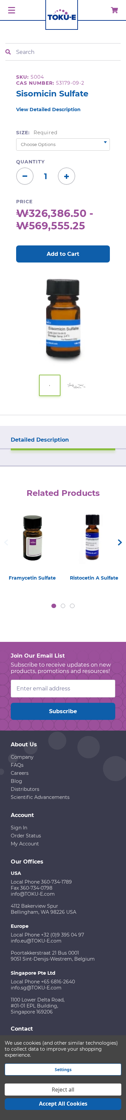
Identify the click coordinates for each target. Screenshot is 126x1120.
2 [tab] (63, 606)
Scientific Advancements (40, 797)
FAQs (17, 765)
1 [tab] (53, 606)
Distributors (25, 789)
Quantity (30, 162)
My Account (25, 844)
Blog (16, 781)
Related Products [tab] (63, 493)
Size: (36, 133)
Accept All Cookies (63, 1103)
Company (22, 757)
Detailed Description (40, 440)
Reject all (63, 1089)
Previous (6, 542)
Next (120, 542)
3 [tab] (72, 606)
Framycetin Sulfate (32, 578)
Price (24, 202)
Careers (20, 773)
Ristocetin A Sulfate (94, 578)
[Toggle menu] (10, 10)
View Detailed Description (48, 109)
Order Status (26, 836)
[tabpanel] (32, 545)
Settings (63, 1069)
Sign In (19, 828)
